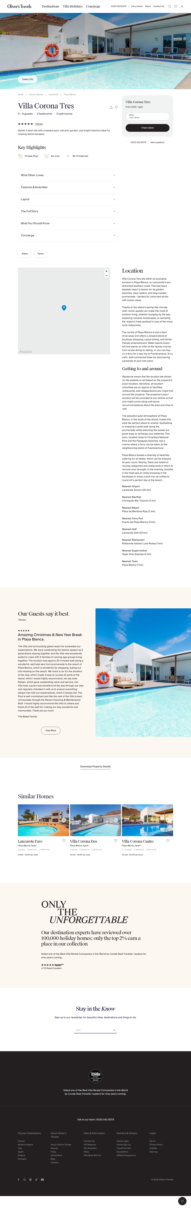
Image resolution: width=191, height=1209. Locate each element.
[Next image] (64, 820)
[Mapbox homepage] (25, 351)
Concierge (93, 6)
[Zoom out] (106, 275)
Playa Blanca (70, 94)
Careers (54, 1162)
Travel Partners (124, 1148)
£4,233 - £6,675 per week (132, 854)
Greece (21, 1155)
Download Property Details (95, 767)
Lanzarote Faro (30, 841)
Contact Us (158, 6)
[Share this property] (111, 107)
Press (53, 1152)
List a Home (137, 6)
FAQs (86, 1152)
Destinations (50, 6)
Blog (53, 1159)
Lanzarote (53, 94)
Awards (54, 1148)
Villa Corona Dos (83, 841)
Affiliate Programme (126, 1155)
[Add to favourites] (116, 107)
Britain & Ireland (25, 1145)
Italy (20, 1148)
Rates (25, 254)
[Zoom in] (106, 271)
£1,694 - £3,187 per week (28, 854)
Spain (20, 94)
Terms (40, 254)
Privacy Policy (156, 1145)
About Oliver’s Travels (61, 1145)
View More (51, 730)
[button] (182, 1201)
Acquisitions (122, 1152)
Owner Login (123, 1141)
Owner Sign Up (124, 1145)
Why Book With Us (92, 1155)
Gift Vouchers (90, 1148)
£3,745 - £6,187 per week (80, 854)
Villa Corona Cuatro (138, 841)
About (148, 6)
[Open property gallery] (95, 44)
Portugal (22, 1159)
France (21, 1141)
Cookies (153, 1148)
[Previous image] (23, 820)
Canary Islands (36, 94)
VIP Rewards (90, 1145)
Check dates (147, 128)
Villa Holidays (72, 6)
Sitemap (154, 1152)
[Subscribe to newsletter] (114, 1029)
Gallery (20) (27, 79)
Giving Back (56, 1155)
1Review (39, 124)
